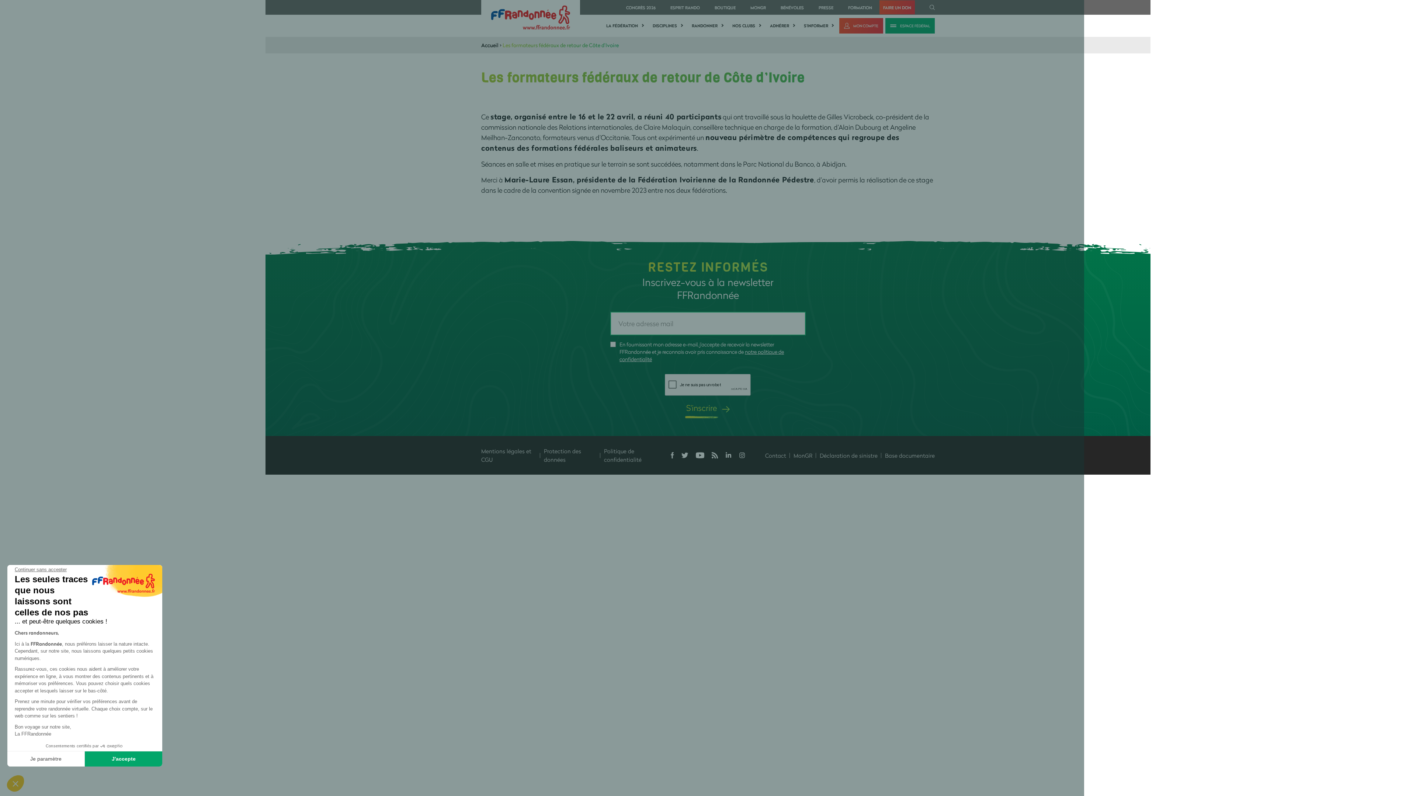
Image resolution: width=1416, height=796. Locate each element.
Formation (860, 7)
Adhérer (779, 26)
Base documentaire (910, 455)
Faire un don (897, 7)
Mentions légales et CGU (506, 455)
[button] (15, 783)
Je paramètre (46, 759)
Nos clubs (743, 26)
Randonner (705, 26)
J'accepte (124, 759)
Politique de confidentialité (623, 455)
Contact (775, 455)
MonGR (758, 7)
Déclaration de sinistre (849, 455)
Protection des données (562, 455)
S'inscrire (701, 407)
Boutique (725, 7)
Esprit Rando (685, 7)
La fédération (622, 26)
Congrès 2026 (641, 7)
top (677, 746)
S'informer (816, 26)
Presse (826, 7)
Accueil (490, 45)
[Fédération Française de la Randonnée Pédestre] (530, 16)
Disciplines (665, 26)
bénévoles (792, 7)
